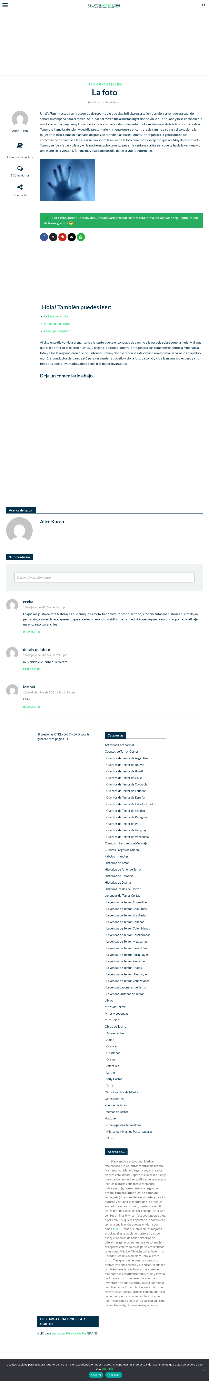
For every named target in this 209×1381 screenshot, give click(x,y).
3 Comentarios (20, 175)
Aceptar (96, 1375)
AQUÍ (116, 1229)
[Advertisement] (104, 42)
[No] (204, 1370)
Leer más (107, 1368)
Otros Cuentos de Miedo (104, 84)
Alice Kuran (20, 131)
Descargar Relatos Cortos (68, 1333)
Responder (31, 632)
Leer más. (113, 1375)
